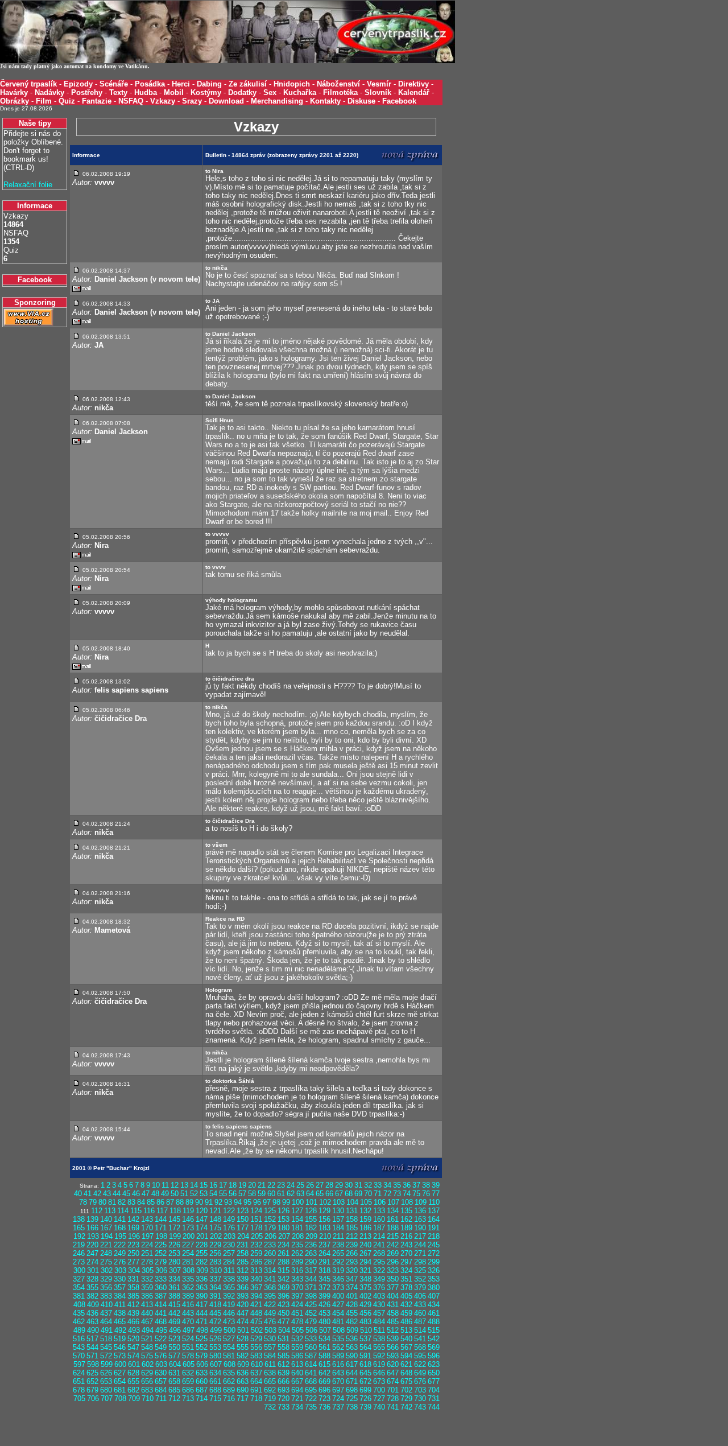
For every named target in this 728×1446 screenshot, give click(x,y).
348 (365, 1279)
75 (416, 1193)
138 (79, 1219)
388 (174, 1296)
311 (229, 1270)
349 (379, 1279)
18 (233, 1185)
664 (256, 1381)
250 (133, 1253)
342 (283, 1279)
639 (283, 1373)
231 (243, 1245)
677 (434, 1381)
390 (202, 1296)
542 (434, 1338)
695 (311, 1390)
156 (324, 1219)
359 (147, 1287)
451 (297, 1313)
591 (365, 1356)
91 (209, 1202)
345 (324, 1279)
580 (215, 1356)
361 (174, 1287)
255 (202, 1253)
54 (213, 1193)
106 (380, 1202)
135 (406, 1210)
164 (434, 1219)
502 (257, 1330)
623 (434, 1364)
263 (311, 1253)
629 (147, 1373)
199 (175, 1236)
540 (406, 1338)
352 (420, 1279)
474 (243, 1321)
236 (311, 1245)
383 (106, 1296)
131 (352, 1210)
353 (434, 1279)
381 (79, 1296)
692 (270, 1390)
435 (79, 1313)
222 (120, 1245)
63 (300, 1193)
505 (298, 1330)
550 (174, 1347)
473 (229, 1321)
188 (393, 1227)
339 (243, 1279)
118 (175, 1210)
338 (229, 1279)
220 (92, 1245)
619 (379, 1364)
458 (393, 1313)
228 (202, 1245)
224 (147, 1245)
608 (229, 1364)
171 (161, 1227)
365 (229, 1287)
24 (291, 1185)
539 (393, 1338)
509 (352, 1330)
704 (434, 1390)
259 (256, 1253)
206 (270, 1236)
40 (78, 1193)
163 (420, 1219)
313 (256, 1270)
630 (161, 1373)
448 (256, 1313)
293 (352, 1262)
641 (311, 1373)
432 (406, 1304)
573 (120, 1356)
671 (352, 1381)
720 (283, 1398)
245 (434, 1245)
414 (161, 1304)
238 (338, 1245)
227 (188, 1245)
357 (120, 1287)
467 (147, 1321)
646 (379, 1373)
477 (283, 1321)
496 (175, 1330)
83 (131, 1202)
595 (420, 1356)
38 (426, 1185)
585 (283, 1356)
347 (352, 1279)
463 (92, 1321)
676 (420, 1381)
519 (120, 1338)
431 (393, 1304)
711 (161, 1398)
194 (107, 1236)
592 (379, 1356)
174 (202, 1227)
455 (352, 1313)
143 (147, 1219)
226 (174, 1245)
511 (379, 1330)
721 (297, 1398)
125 (270, 1210)
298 (420, 1262)
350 (393, 1279)
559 (297, 1347)
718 (256, 1398)
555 (243, 1347)
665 (270, 1381)
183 (324, 1227)
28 (329, 1185)
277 (133, 1262)
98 (276, 1202)
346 (338, 1279)
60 (271, 1193)
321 (365, 1270)
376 (379, 1287)
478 (297, 1321)
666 (283, 1381)
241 (379, 1245)
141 (120, 1219)
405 (406, 1296)
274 (92, 1262)
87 (170, 1202)
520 (133, 1338)
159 (365, 1219)
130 (338, 1210)
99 (286, 1202)
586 (297, 1356)
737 (338, 1407)
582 (243, 1356)
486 (406, 1321)
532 (297, 1338)
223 (133, 1245)
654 (120, 1381)
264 (324, 1253)
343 (297, 1279)
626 (106, 1373)
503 (270, 1330)
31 (358, 1185)
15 (204, 1185)
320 (352, 1270)
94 (238, 1202)
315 (283, 1270)
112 (96, 1210)
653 (106, 1381)
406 (420, 1296)
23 (281, 1185)
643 (338, 1373)
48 (155, 1193)
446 (229, 1313)
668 (311, 1381)
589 (338, 1356)
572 (106, 1356)
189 (406, 1227)
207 (284, 1236)
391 (215, 1296)
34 (387, 1185)
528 (243, 1338)
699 (365, 1390)
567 (406, 1347)
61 (281, 1193)
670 (338, 1381)
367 (256, 1287)
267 (365, 1253)
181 (297, 1227)
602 (148, 1364)
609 (243, 1364)
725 (352, 1398)
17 (223, 1185)
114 (123, 1210)
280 (174, 1262)
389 (188, 1296)
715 (215, 1398)
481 (338, 1321)
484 (379, 1321)
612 (283, 1364)
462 (79, 1321)
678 (79, 1390)
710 (148, 1398)
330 (120, 1279)
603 (161, 1364)
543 (79, 1347)
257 (229, 1253)
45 (126, 1193)
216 (406, 1236)
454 (338, 1313)
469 (174, 1321)
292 (338, 1262)
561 (324, 1347)
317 (311, 1270)
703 (420, 1390)
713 (188, 1398)
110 (434, 1202)
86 (160, 1202)
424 (297, 1304)
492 (120, 1330)
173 (188, 1227)
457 (379, 1313)
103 (339, 1202)
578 (188, 1356)
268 (379, 1253)
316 (297, 1270)
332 (147, 1279)
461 (434, 1313)
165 (79, 1227)
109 (421, 1202)
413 (147, 1304)
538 (379, 1338)
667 (297, 1381)
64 (310, 1193)
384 (120, 1296)
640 (297, 1373)
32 (368, 1185)
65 (320, 1193)
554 (229, 1347)
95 (247, 1202)
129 (324, 1210)
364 (215, 1287)
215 (393, 1236)
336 (202, 1279)
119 (188, 1210)
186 (365, 1227)
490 (93, 1330)
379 (420, 1287)
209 (311, 1236)
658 (174, 1381)
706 (93, 1398)
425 (311, 1304)
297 (406, 1262)
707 (107, 1398)
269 (393, 1253)
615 (324, 1364)
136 (420, 1210)
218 (434, 1236)
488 (434, 1321)
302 (107, 1270)
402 (365, 1296)
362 (188, 1287)
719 (270, 1398)
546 (120, 1347)
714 (202, 1398)
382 (92, 1296)
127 (297, 1210)
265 (338, 1253)
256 (215, 1253)
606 (202, 1364)
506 (311, 1330)
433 (420, 1304)
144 (161, 1219)
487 (420, 1321)
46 (136, 1193)
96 (257, 1202)
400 (338, 1296)
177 (243, 1227)
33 (378, 1185)
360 (161, 1287)
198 (161, 1236)
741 (393, 1407)
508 (339, 1330)
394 (256, 1296)
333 (161, 1279)
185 (352, 1227)
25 (300, 1185)
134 (393, 1210)
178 (256, 1227)
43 (107, 1193)
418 (215, 1304)
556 (256, 1347)
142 (133, 1219)
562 (338, 1347)
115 (136, 1210)
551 (188, 1347)
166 (92, 1227)
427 (338, 1304)
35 (397, 1185)
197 (148, 1236)
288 (283, 1262)
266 (352, 1253)
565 (379, 1347)
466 (133, 1321)
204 (243, 1236)
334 (174, 1279)
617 (352, 1364)
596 (434, 1356)
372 (324, 1287)
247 (92, 1253)
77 (436, 1193)
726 (365, 1398)
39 (436, 1185)
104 (352, 1202)
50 (175, 1193)
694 (297, 1390)
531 (283, 1338)
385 (133, 1296)
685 (174, 1390)
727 (379, 1398)
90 (199, 1202)
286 (256, 1262)
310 (216, 1270)
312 (243, 1270)
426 (324, 1304)
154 (297, 1219)
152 (270, 1219)
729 (406, 1398)
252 (161, 1253)
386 (147, 1296)
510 (366, 1330)
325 (420, 1270)
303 (120, 1270)
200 (189, 1236)
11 (165, 1185)
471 (202, 1321)
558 (283, 1347)
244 (420, 1245)
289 (297, 1262)
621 (406, 1364)
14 (194, 1185)
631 (174, 1373)
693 (283, 1390)
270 (406, 1253)
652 (92, 1381)
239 (352, 1245)
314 (270, 1270)
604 (175, 1364)
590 (352, 1356)
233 (270, 1245)
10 (156, 1185)
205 (257, 1236)
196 (134, 1236)
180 (283, 1227)
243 (406, 1245)
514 (420, 1330)
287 (270, 1262)
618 (365, 1364)
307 (175, 1270)
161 (393, 1219)
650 (434, 1373)
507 (325, 1330)
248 (106, 1253)
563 (352, 1347)
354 (79, 1287)
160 (379, 1219)
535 (338, 1338)
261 (283, 1253)
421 (256, 1304)
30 (349, 1185)
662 (229, 1381)
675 (406, 1381)
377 (393, 1287)
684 (161, 1390)
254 (188, 1253)
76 (426, 1193)
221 (106, 1245)
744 (434, 1407)
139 (92, 1219)
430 (379, 1304)
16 (213, 1185)
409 (93, 1304)
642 (324, 1373)
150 (243, 1219)
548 (147, 1347)
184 (338, 1227)
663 (243, 1381)
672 (365, 1381)
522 (161, 1338)
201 (202, 1236)
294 (365, 1262)
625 (92, 1373)
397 (297, 1296)
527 (229, 1338)
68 (349, 1193)
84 (141, 1202)
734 (297, 1407)
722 (311, 1398)
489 (79, 1330)
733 (283, 1407)
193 (93, 1236)
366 (243, 1287)
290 (311, 1262)
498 (202, 1330)
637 (256, 1373)
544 (92, 1347)
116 (149, 1210)
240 (365, 1245)
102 (325, 1202)
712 (174, 1398)
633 (202, 1373)
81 (112, 1202)
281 (188, 1262)
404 (393, 1296)
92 (218, 1202)
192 (79, 1236)
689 (229, 1390)
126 (283, 1210)
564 (365, 1347)
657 (161, 1381)
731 (434, 1398)
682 (133, 1390)
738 (352, 1407)
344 (311, 1279)
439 (133, 1313)
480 (324, 1321)
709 (134, 1398)
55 (223, 1193)
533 (311, 1338)
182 (311, 1227)
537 (365, 1338)
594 (406, 1356)
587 (311, 1356)
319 (338, 1270)
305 (148, 1270)
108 (407, 1202)
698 (352, 1390)
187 (379, 1227)
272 (434, 1253)
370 (297, 1287)
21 (262, 1185)
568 (420, 1347)
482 (352, 1321)
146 (188, 1219)
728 (393, 1398)
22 (271, 1185)
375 (365, 1287)
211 (338, 1236)
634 (215, 1373)
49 (165, 1193)
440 (147, 1313)
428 (352, 1304)
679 (92, 1390)
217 (420, 1236)
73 (397, 1193)
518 (106, 1338)
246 (79, 1253)
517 (92, 1338)
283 (215, 1262)
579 (202, 1356)
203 (229, 1236)
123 (243, 1210)
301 (93, 1270)
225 (161, 1245)
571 (92, 1356)
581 (229, 1356)
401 (352, 1296)
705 (79, 1398)
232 (256, 1245)
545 (106, 1347)
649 (420, 1373)
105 (366, 1202)
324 (406, 1270)
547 (133, 1347)
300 (79, 1270)
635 (229, 1373)
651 (79, 1381)
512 (393, 1330)
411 (120, 1304)
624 (79, 1373)
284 (229, 1262)
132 (365, 1210)
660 (202, 1381)
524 (188, 1338)
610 (257, 1364)
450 (283, 1313)
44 (117, 1193)
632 (188, 1373)
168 (120, 1227)
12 (175, 1185)
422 (270, 1304)
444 (202, 1313)
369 (283, 1287)
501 (243, 1330)
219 (79, 1245)
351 (406, 1279)
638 (270, 1373)
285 (243, 1262)
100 (298, 1202)
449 (270, 1313)
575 (147, 1356)
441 (161, 1313)
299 (434, 1262)
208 (298, 1236)
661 (215, 1381)
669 (324, 1381)
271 (420, 1253)
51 (184, 1193)
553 (215, 1347)
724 (338, 1398)
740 (379, 1407)
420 (243, 1304)
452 (311, 1313)
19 (242, 1185)
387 (161, 1296)
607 (216, 1364)
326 (434, 1270)
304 (134, 1270)
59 (262, 1193)
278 (147, 1262)
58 (252, 1193)
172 (174, 1227)
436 (92, 1313)
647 (393, 1373)
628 (133, 1373)
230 (229, 1245)
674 (393, 1381)
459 (406, 1313)
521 (147, 1338)
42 (97, 1193)
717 (243, 1398)
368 (270, 1287)
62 (291, 1193)
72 (387, 1193)
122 (229, 1210)
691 (256, 1390)
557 (270, 1347)
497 (189, 1330)
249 (120, 1253)
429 (365, 1304)
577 (174, 1356)
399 (324, 1296)
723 (324, 1398)
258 (243, 1253)
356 (106, 1287)
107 (393, 1202)
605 (189, 1364)
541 (420, 1338)
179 (270, 1227)
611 (270, 1364)
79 (93, 1202)
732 (270, 1407)
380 (434, 1287)
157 (338, 1219)
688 (215, 1390)
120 (202, 1210)
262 (297, 1253)
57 (242, 1193)
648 (406, 1373)
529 (256, 1338)
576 (161, 1356)
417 (202, 1304)
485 (393, 1321)
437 (106, 1313)
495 (161, 1330)
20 (252, 1185)
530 (270, 1338)
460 (420, 1313)
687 (202, 1390)
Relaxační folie (27, 184)
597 (79, 1364)
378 (406, 1287)
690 (243, 1390)
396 (283, 1296)
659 (188, 1381)
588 (324, 1356)
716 (229, 1398)
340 (256, 1279)
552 (202, 1347)
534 (324, 1338)
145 (174, 1219)
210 (325, 1236)
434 (434, 1304)
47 (146, 1193)
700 (379, 1390)
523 (174, 1338)
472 (215, 1321)
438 (120, 1313)
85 (151, 1202)
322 (379, 1270)
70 (368, 1193)
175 (215, 1227)
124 (256, 1210)
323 (393, 1270)
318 (324, 1270)
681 (120, 1390)
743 (420, 1407)
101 (311, 1202)
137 (434, 1210)
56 (233, 1193)
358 (133, 1287)
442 (174, 1313)
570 (79, 1356)
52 (194, 1193)
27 (320, 1185)
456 (365, 1313)
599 (107, 1364)
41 (88, 1193)
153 (283, 1219)
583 (256, 1356)
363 (202, 1287)
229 (215, 1245)
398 (311, 1296)
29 (339, 1185)
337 (215, 1279)
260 (270, 1253)
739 (365, 1407)
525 (202, 1338)
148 (215, 1219)
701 (393, 1390)
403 (379, 1296)
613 (297, 1364)
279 (161, 1262)
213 (365, 1236)
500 (229, 1330)
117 (162, 1210)
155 (311, 1219)
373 (338, 1287)
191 (434, 1227)
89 (189, 1202)
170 (147, 1227)
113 (109, 1210)
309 (202, 1270)
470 (188, 1321)
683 (147, 1390)
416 (188, 1304)
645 (365, 1373)
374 (352, 1287)
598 (93, 1364)
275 (106, 1262)
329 (106, 1279)
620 (393, 1364)
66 (329, 1193)
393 (243, 1296)
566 (393, 1347)
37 (416, 1185)
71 (378, 1193)
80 (102, 1202)
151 (256, 1219)
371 (311, 1287)
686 (188, 1390)
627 (120, 1373)
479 (311, 1321)
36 (407, 1185)
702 (406, 1390)
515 (434, 1330)
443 (188, 1313)
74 (407, 1193)
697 (338, 1390)
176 (229, 1227)
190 (420, 1227)
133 (379, 1210)
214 (379, 1236)
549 (161, 1347)
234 (283, 1245)
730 (420, 1398)
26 (310, 1185)
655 (133, 1381)
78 (83, 1202)
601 (134, 1364)
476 (270, 1321)
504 (284, 1330)
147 (202, 1219)
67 (339, 1193)
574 (133, 1356)
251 (147, 1253)
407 (434, 1296)
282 (202, 1262)
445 (215, 1313)
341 (270, 1279)
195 (120, 1236)
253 (174, 1253)
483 (365, 1321)
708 (120, 1398)
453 (324, 1313)
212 (352, 1236)
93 (228, 1202)
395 (270, 1296)
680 (106, 1390)
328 (92, 1279)
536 (352, 1338)
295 (379, 1262)
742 (406, 1407)
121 (215, 1210)
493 (134, 1330)
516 (79, 1338)
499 (216, 1330)
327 (79, 1279)
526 (215, 1338)
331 (133, 1279)
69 (358, 1193)
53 (204, 1193)
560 (311, 1347)
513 (406, 1330)
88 (180, 1202)
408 (79, 1304)
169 (133, 1227)
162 (406, 1219)
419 (229, 1304)
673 (379, 1381)
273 (79, 1262)
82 (122, 1202)
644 (352, 1373)
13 (184, 1185)
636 (243, 1373)
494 (148, 1330)
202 (216, 1236)
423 (283, 1304)
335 (188, 1279)
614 (311, 1364)
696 (324, 1390)
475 (256, 1321)
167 (106, 1227)
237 (324, 1245)
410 (107, 1304)
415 (174, 1304)
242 (393, 1245)
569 (434, 1347)
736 (324, 1407)
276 (120, 1262)
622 (420, 1364)
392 (229, 1296)
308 (189, 1270)
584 (270, 1356)
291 (324, 1262)
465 (120, 1321)
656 (147, 1381)
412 (133, 1304)
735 (311, 1407)
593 (393, 1356)
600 (120, 1364)
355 (92, 1287)
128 (311, 1210)
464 (106, 1321)
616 (338, 1364)
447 (243, 1313)
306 (161, 1270)
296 (393, 1262)
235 (297, 1245)
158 (352, 1219)
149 (229, 1219)
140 (106, 1219)
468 (161, 1321)
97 (267, 1202)
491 (107, 1330)
